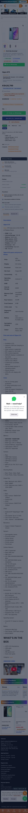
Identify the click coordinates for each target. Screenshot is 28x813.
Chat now (14, 414)
